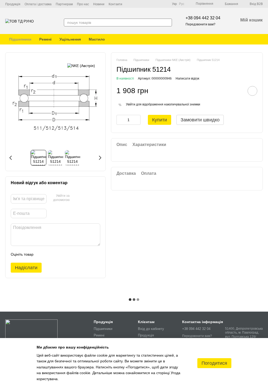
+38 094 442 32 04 (203, 18)
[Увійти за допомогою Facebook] (75, 198)
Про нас (83, 4)
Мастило (97, 39)
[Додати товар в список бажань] (252, 91)
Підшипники (20, 39)
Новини (98, 4)
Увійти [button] (130, 104)
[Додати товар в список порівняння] (237, 90)
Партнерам (64, 4)
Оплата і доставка (38, 4)
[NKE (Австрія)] (81, 65)
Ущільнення (70, 39)
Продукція (12, 4)
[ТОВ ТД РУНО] (31, 330)
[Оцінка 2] (50, 254)
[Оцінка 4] (67, 254)
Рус (181, 3)
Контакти (115, 4)
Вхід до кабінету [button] (151, 329)
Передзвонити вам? (200, 24)
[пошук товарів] (168, 22)
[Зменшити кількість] (120, 120)
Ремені (45, 39)
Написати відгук (187, 78)
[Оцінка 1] (42, 254)
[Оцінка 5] (75, 254)
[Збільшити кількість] (136, 120)
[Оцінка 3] (59, 254)
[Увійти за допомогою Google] (84, 198)
